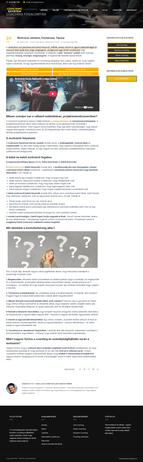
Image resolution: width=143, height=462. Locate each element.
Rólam (56, 10)
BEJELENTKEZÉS (122, 79)
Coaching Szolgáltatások (76, 10)
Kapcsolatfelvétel (122, 61)
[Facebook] (79, 369)
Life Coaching (121, 45)
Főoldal (44, 10)
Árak (95, 10)
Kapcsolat (132, 10)
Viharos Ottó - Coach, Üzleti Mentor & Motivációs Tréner (39, 42)
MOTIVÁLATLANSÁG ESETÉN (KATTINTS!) (75, 74)
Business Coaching (122, 50)
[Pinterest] (88, 369)
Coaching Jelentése (80, 437)
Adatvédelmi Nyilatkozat (128, 459)
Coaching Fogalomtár (70, 42)
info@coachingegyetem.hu (35, 2)
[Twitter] (84, 369)
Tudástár (117, 10)
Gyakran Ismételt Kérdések (51, 444)
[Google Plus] (98, 369)
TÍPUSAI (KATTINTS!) (29, 74)
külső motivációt (16, 167)
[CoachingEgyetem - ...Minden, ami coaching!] (14, 11)
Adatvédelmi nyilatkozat (50, 437)
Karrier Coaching (121, 55)
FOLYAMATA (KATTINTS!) (76, 69)
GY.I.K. (105, 10)
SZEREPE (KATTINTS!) (29, 69)
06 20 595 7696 (14, 2)
